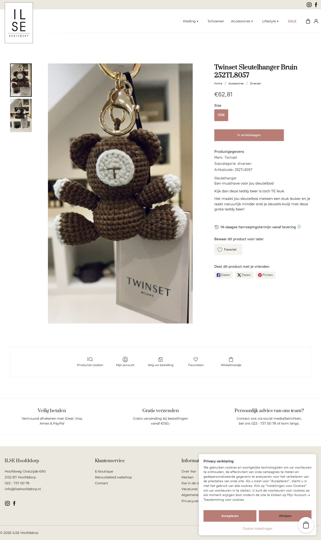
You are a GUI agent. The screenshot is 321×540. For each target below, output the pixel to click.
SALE (292, 21)
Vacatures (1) (191, 489)
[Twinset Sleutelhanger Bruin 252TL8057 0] (21, 80)
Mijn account (315, 21)
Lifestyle (269, 21)
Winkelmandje (231, 365)
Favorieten (196, 365)
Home (218, 83)
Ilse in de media (194, 483)
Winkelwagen (307, 21)
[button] (228, 249)
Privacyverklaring (195, 501)
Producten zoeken (90, 365)
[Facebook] (316, 4)
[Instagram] (309, 4)
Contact (101, 483)
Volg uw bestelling (160, 365)
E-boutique (104, 471)
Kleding (189, 21)
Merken (187, 477)
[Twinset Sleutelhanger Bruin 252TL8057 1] (21, 115)
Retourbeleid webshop (113, 477)
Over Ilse (188, 471)
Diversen (255, 83)
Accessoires (240, 21)
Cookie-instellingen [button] (257, 529)
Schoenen (216, 21)
